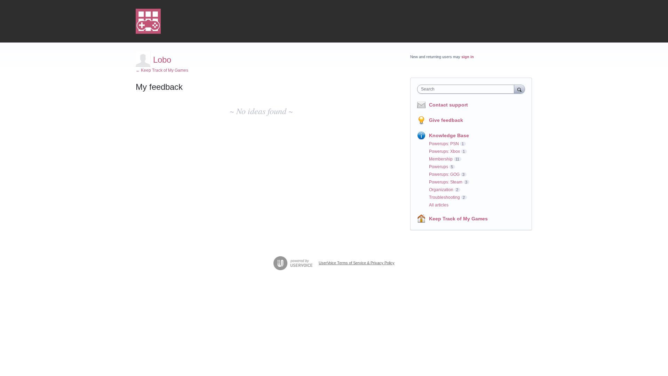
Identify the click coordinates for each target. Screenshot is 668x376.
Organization (441, 189)
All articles (438, 205)
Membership (441, 159)
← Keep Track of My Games (162, 70)
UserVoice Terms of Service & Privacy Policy (357, 263)
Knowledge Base (449, 135)
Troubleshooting (444, 197)
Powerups (438, 166)
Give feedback (446, 120)
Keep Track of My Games (458, 218)
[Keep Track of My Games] (148, 21)
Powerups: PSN (444, 143)
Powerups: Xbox (444, 151)
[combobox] (467, 89)
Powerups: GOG (444, 174)
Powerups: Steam (445, 182)
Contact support (448, 104)
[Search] (519, 89)
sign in (467, 57)
